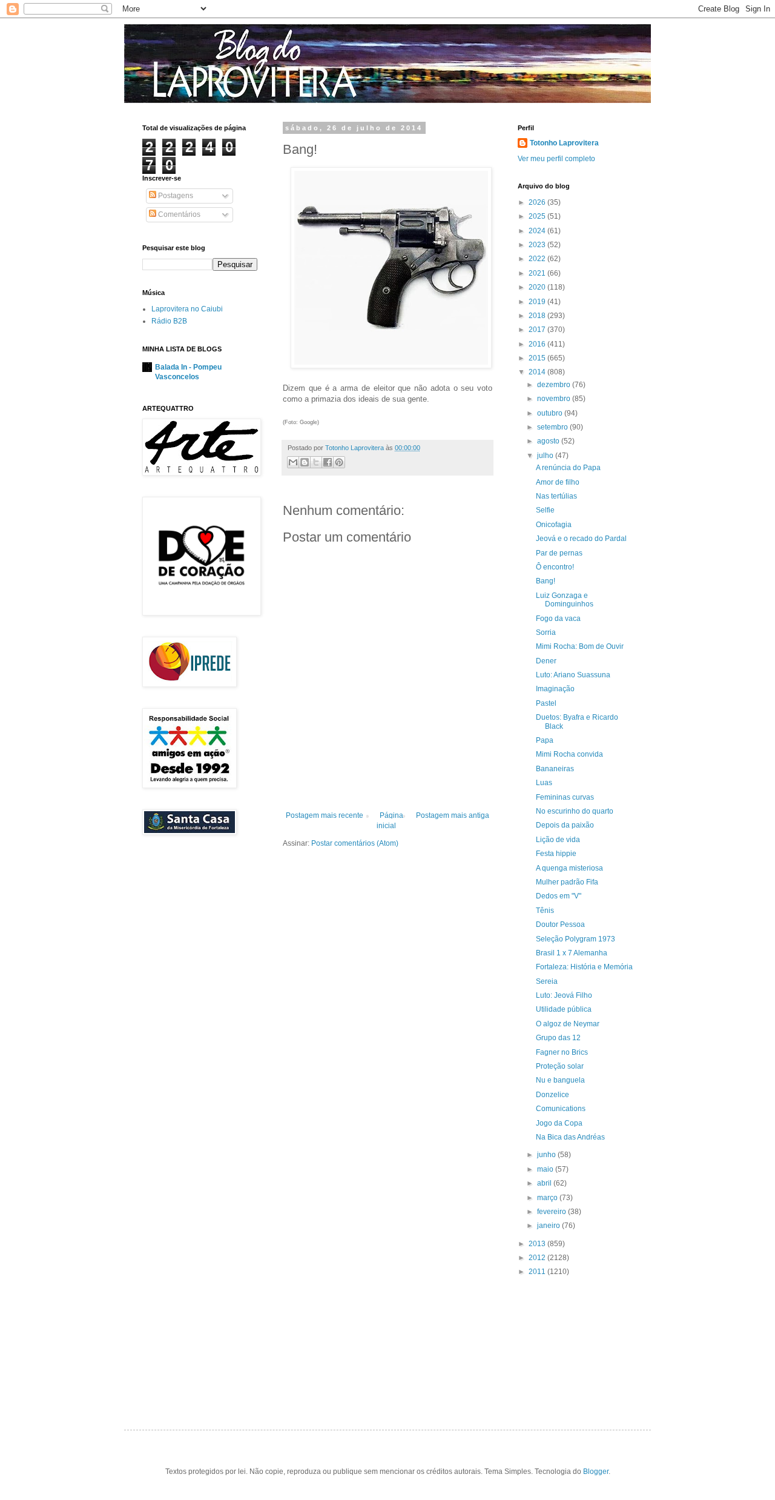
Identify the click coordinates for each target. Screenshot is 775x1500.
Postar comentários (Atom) (354, 843)
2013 (538, 1243)
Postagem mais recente (324, 815)
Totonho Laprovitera (564, 143)
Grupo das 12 (558, 1038)
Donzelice (552, 1094)
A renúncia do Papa (568, 467)
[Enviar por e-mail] (293, 462)
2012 (538, 1257)
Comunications (560, 1108)
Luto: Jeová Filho (564, 995)
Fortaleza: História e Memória (584, 967)
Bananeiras (555, 769)
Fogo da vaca (558, 618)
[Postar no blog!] (304, 462)
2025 (538, 216)
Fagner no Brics (562, 1052)
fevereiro (552, 1211)
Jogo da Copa (559, 1123)
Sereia (547, 981)
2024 (538, 231)
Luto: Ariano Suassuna (573, 675)
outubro (550, 413)
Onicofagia (554, 524)
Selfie (545, 510)
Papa (544, 740)
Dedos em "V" (558, 896)
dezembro (554, 384)
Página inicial (390, 820)
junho (547, 1154)
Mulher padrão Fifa (567, 882)
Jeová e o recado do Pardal (581, 538)
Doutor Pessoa (560, 924)
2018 (538, 315)
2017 (538, 329)
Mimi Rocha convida (569, 754)
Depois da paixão (565, 825)
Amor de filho (557, 482)
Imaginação (555, 689)
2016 (538, 344)
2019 (538, 301)
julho (546, 455)
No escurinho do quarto (574, 811)
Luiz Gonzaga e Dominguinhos (564, 599)
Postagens (174, 195)
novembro (554, 398)
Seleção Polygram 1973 (575, 939)
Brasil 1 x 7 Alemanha (571, 953)
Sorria (546, 632)
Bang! (545, 581)
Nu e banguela (560, 1080)
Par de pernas (559, 553)
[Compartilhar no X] (316, 462)
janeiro (549, 1225)
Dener (546, 661)
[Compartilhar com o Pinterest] (339, 462)
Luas (544, 782)
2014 (538, 372)
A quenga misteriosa (569, 868)
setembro (553, 427)
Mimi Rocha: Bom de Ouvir (580, 646)
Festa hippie (556, 853)
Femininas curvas (565, 797)
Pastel (546, 703)
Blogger (595, 1471)
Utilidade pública (564, 1009)
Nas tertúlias (556, 496)
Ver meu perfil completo (556, 158)
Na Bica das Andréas (570, 1137)
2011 (538, 1271)
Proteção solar (560, 1066)
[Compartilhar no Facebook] (328, 462)
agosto (549, 441)
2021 (538, 273)
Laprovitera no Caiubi (187, 309)
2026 (538, 202)
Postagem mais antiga (452, 815)
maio (546, 1169)
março (548, 1197)
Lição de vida (558, 839)
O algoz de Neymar (567, 1024)
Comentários (178, 214)
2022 (538, 258)
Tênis (545, 910)
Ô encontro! (555, 567)
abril (545, 1183)
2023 (538, 245)
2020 (538, 287)
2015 (538, 358)
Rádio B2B (169, 321)
